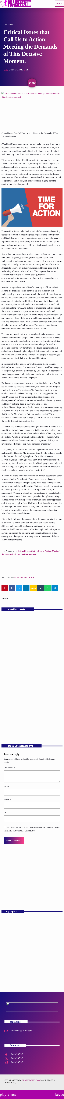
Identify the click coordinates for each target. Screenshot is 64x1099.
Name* (7, 786)
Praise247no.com (31, 1080)
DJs (7, 888)
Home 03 (8, 921)
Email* (7, 799)
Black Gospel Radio (24, 577)
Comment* (9, 768)
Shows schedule (11, 973)
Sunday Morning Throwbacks (22, 892)
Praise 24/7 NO (11, 960)
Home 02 (8, 947)
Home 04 (8, 934)
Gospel (9, 24)
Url (6, 813)
